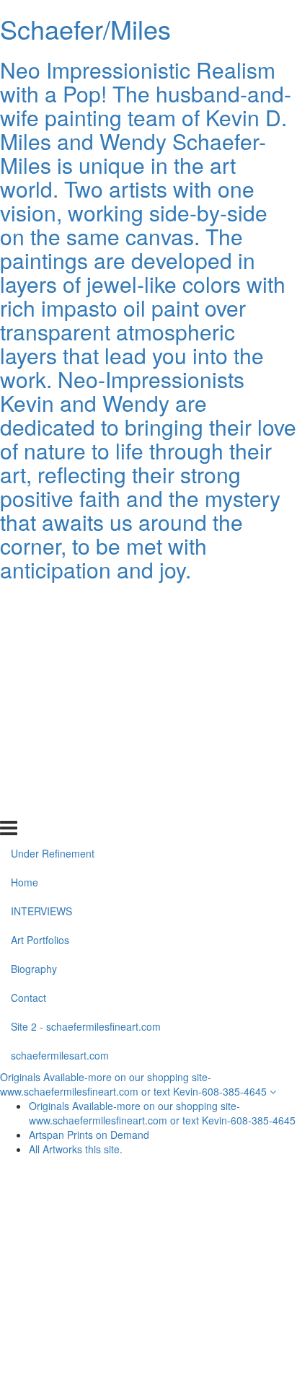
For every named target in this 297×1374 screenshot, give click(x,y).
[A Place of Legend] (76, 1320)
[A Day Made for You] (221, 1286)
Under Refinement (52, 603)
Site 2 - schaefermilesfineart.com (86, 776)
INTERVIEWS (41, 660)
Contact (28, 747)
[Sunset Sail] (76, 1286)
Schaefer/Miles (85, 28)
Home (24, 632)
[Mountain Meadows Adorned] (221, 1216)
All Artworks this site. (76, 1149)
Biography (34, 718)
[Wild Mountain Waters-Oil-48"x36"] (221, 1251)
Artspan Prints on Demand (89, 1134)
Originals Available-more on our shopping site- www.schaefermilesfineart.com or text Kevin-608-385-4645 (135, 1084)
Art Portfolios (40, 689)
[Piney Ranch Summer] (76, 1251)
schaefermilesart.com (60, 804)
